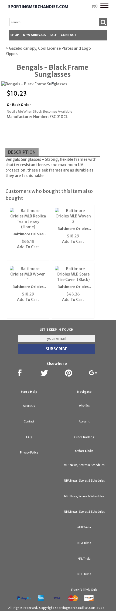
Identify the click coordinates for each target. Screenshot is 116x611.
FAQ (29, 437)
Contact (69, 35)
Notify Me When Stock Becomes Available (39, 111)
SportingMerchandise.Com (38, 6)
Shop (15, 35)
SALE (53, 35)
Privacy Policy (29, 452)
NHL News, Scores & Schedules (84, 511)
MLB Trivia (84, 527)
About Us (29, 406)
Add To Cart (28, 246)
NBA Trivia (84, 543)
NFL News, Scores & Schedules (84, 496)
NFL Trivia (84, 558)
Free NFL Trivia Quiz (84, 590)
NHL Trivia (84, 574)
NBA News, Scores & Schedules (84, 480)
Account (84, 421)
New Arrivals (34, 35)
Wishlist (84, 406)
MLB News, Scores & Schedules (84, 465)
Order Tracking (84, 437)
